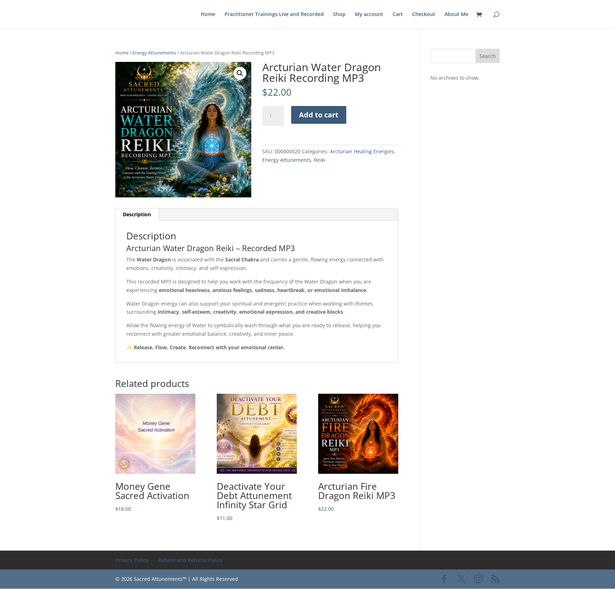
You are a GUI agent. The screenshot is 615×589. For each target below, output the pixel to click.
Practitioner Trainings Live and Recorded (274, 14)
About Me (456, 14)
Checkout (423, 14)
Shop (339, 14)
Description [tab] (137, 214)
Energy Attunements (154, 52)
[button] (239, 73)
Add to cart (318, 115)
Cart (398, 14)
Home (208, 14)
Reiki (319, 159)
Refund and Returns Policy (190, 560)
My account (369, 14)
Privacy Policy (132, 560)
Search (487, 56)
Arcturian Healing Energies (362, 151)
